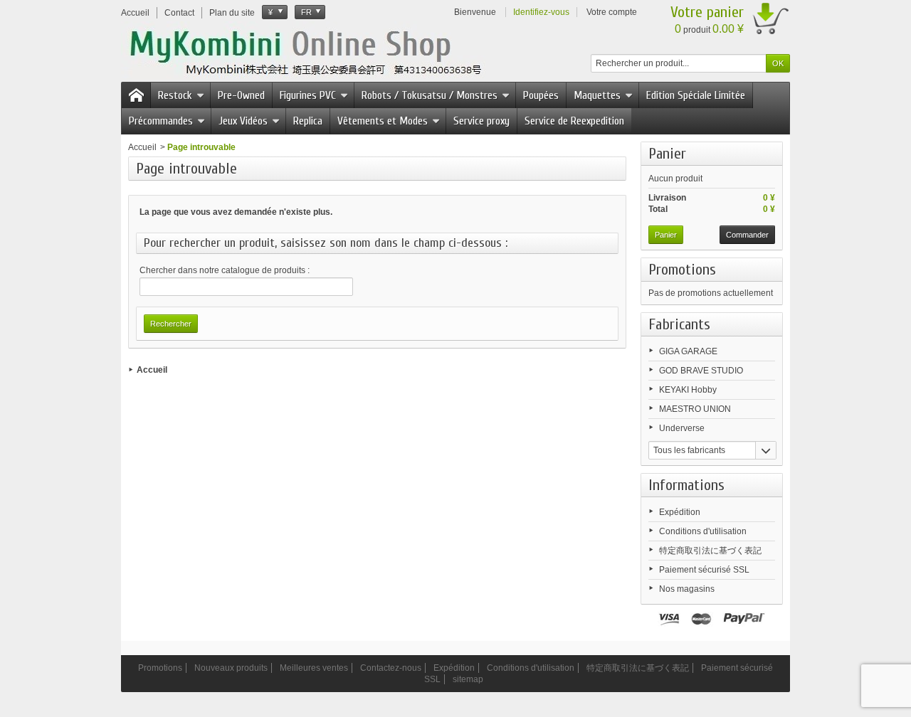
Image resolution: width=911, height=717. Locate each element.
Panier (667, 153)
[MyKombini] (314, 50)
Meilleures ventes (314, 668)
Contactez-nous (390, 668)
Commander (747, 234)
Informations (686, 485)
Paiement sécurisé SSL (704, 570)
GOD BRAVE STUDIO (701, 371)
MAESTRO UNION (695, 409)
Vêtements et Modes (382, 121)
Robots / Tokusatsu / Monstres (429, 95)
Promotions (682, 269)
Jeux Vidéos (243, 121)
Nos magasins (687, 589)
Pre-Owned (241, 95)
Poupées (541, 95)
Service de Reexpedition (574, 121)
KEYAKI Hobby (688, 390)
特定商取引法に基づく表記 (710, 551)
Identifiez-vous (541, 12)
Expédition (679, 512)
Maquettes (597, 95)
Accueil (142, 147)
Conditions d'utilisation (703, 531)
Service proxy (481, 121)
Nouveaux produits (231, 668)
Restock (175, 95)
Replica (307, 121)
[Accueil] (136, 95)
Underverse (682, 428)
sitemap (468, 679)
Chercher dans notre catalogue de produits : (224, 270)
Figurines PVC (308, 95)
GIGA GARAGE (688, 351)
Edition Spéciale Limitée (695, 95)
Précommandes (161, 121)
